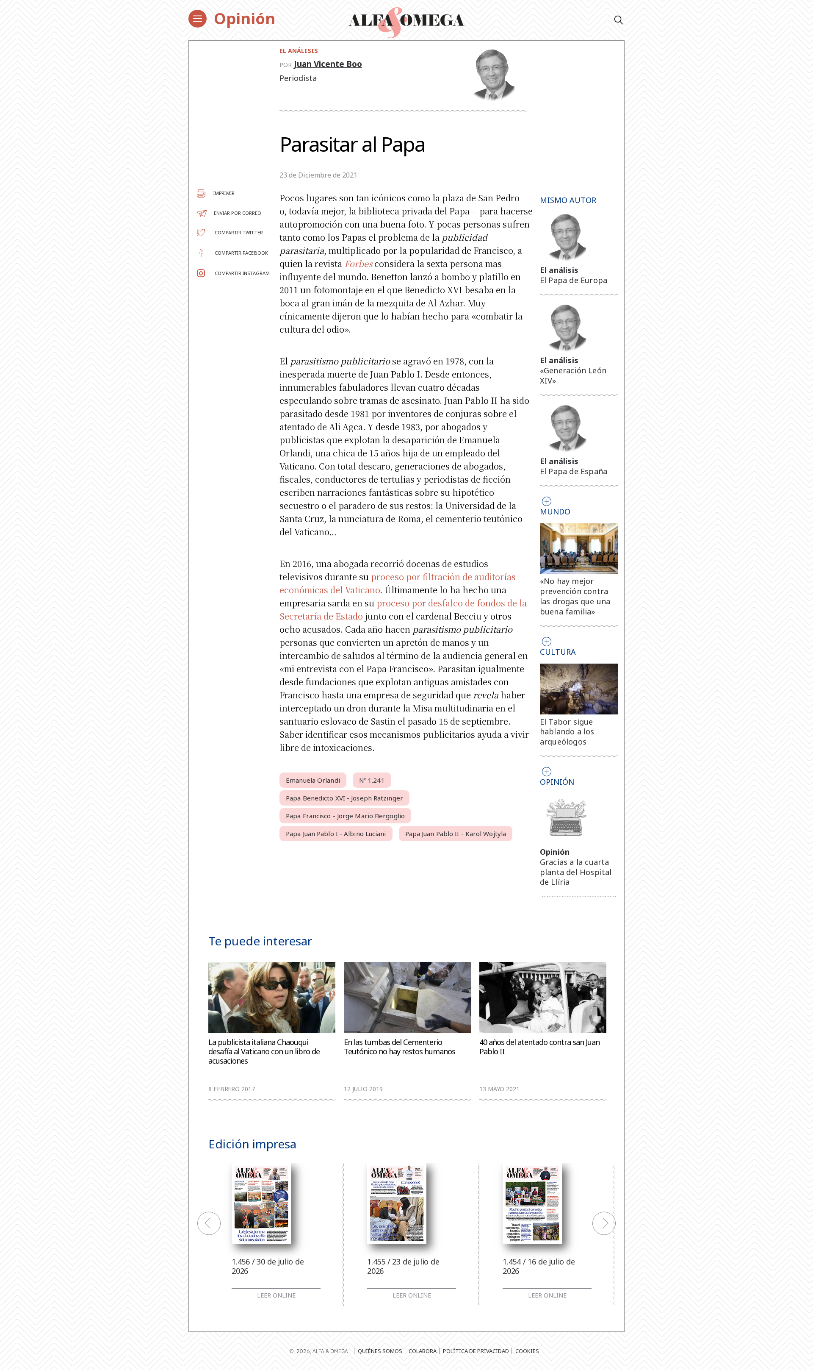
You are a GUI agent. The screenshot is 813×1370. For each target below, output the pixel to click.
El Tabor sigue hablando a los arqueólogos (567, 732)
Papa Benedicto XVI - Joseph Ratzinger (344, 798)
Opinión (244, 18)
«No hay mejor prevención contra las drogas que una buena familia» (575, 596)
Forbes (358, 263)
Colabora (423, 1351)
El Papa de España (573, 471)
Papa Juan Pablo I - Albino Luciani (336, 833)
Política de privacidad (476, 1351)
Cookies (527, 1351)
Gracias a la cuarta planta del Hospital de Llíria (576, 872)
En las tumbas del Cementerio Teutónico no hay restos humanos (399, 1046)
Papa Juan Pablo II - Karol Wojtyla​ (455, 833)
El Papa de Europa (573, 280)
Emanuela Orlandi (313, 780)
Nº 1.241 (372, 780)
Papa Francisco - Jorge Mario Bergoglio (345, 815)
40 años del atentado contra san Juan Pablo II (539, 1046)
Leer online (276, 1295)
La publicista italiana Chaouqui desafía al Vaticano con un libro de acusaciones (264, 1051)
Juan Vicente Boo (328, 63)
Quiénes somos (380, 1351)
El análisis (298, 51)
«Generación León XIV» (573, 375)
